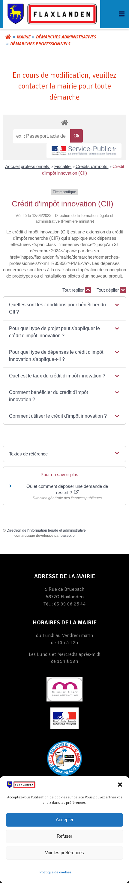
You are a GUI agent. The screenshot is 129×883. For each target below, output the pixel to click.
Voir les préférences (64, 852)
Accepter (65, 819)
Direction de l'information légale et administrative (46, 530)
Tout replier (73, 290)
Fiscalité (63, 166)
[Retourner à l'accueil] (8, 37)
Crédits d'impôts (92, 166)
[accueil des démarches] (65, 122)
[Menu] (121, 14)
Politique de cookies (55, 872)
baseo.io (68, 535)
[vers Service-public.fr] (84, 150)
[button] (120, 785)
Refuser (64, 836)
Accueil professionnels (27, 166)
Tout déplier (108, 290)
